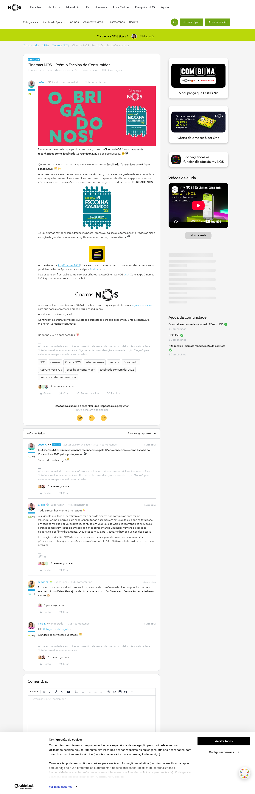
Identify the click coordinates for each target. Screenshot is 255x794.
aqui (126, 274)
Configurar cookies (222, 752)
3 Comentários (177, 329)
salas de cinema (94, 362)
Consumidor (131, 362)
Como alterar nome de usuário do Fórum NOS (196, 324)
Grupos (74, 22)
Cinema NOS (73, 362)
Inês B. (42, 623)
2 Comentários (177, 340)
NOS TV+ (174, 335)
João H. (42, 82)
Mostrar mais (198, 235)
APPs (45, 45)
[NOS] (14, 7)
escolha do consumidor (81, 370)
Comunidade (30, 45)
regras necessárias (142, 305)
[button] (191, 22)
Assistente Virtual (93, 22)
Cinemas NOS (60, 45)
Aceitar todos (224, 741)
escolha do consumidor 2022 (116, 370)
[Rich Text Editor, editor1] (92, 714)
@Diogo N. (63, 629)
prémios (114, 362)
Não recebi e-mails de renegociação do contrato (197, 346)
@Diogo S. (49, 629)
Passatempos (116, 22)
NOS (43, 362)
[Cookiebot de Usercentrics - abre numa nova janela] (24, 787)
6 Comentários (177, 354)
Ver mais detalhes (60, 786)
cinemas (55, 362)
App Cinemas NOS (51, 370)
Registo (133, 22)
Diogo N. (43, 582)
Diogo (41, 505)
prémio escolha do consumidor (58, 377)
